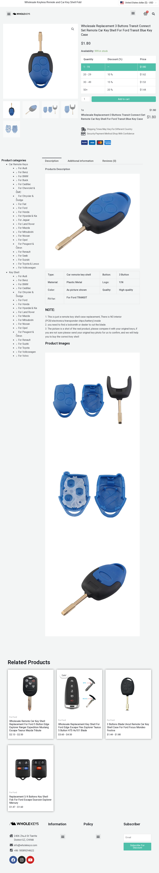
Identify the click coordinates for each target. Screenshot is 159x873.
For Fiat (22, 204)
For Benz (23, 172)
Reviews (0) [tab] (109, 161)
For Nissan (24, 236)
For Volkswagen (27, 268)
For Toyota (24, 348)
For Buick (23, 180)
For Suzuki (24, 260)
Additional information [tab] (80, 161)
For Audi (22, 168)
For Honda (23, 212)
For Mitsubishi (25, 232)
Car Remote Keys (18, 164)
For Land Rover (26, 224)
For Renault (24, 252)
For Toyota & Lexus (28, 264)
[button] (8, 13)
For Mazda (24, 228)
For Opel (22, 240)
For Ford (22, 208)
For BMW (23, 176)
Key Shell (14, 272)
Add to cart (123, 99)
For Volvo (23, 356)
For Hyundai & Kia (27, 216)
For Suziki (23, 344)
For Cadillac (24, 184)
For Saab (23, 256)
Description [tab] (52, 161)
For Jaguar (24, 220)
